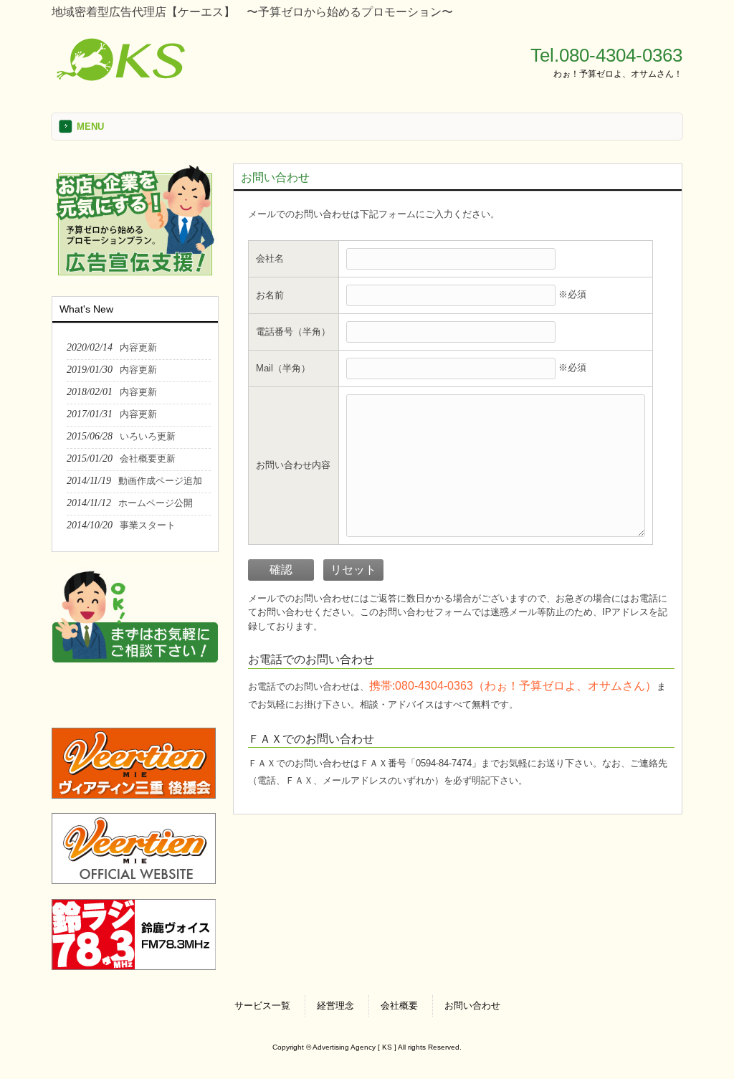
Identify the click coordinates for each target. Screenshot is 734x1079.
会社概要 (399, 1005)
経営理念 (335, 1005)
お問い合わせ (472, 1005)
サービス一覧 (262, 1005)
